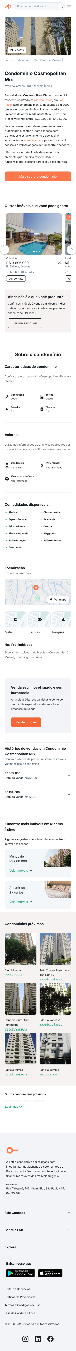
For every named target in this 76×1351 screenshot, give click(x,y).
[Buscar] (61, 6)
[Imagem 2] (36, 251)
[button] (38, 592)
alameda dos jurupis (51, 979)
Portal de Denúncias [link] (17, 1289)
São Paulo (40, 60)
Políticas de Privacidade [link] (20, 1297)
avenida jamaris (33, 140)
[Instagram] (25, 1339)
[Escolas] (39, 619)
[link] (25, 323)
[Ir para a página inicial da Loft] (9, 6)
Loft (7, 60)
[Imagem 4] (42, 251)
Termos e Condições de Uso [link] (22, 1305)
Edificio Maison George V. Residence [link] (25, 1100)
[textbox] (39, 6)
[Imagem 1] (34, 251)
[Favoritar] (59, 263)
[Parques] (63, 619)
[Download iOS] (50, 1274)
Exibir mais (11, 1106)
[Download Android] (20, 1274)
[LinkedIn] (38, 1339)
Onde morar (22, 60)
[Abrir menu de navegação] (69, 6)
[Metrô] (16, 619)
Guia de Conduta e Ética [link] (20, 1313)
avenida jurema (48, 1074)
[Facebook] (50, 1339)
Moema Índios (43, 100)
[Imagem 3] (39, 251)
